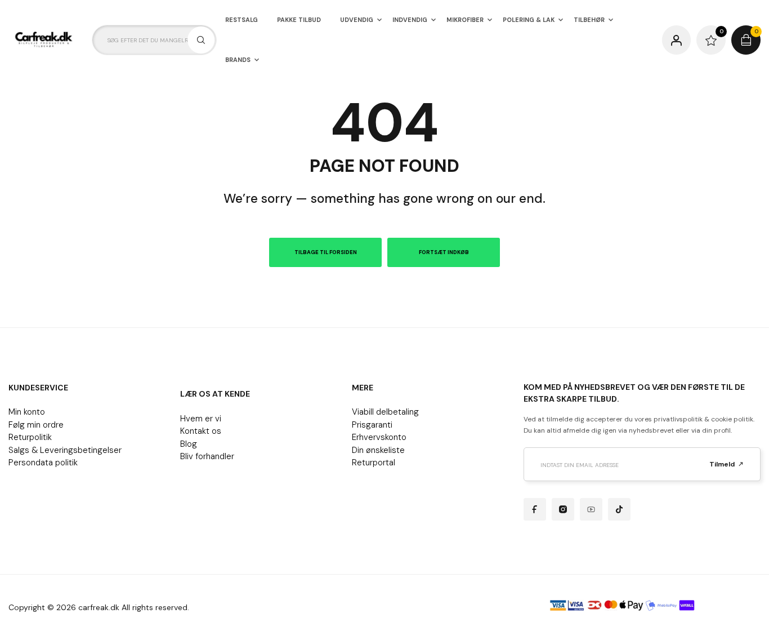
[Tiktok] (619, 509)
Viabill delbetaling (385, 411)
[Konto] (676, 40)
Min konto (26, 411)
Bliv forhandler (207, 456)
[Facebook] (535, 509)
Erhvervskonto (379, 437)
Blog (188, 444)
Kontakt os (200, 431)
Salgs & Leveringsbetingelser (65, 450)
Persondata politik (43, 462)
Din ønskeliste (378, 450)
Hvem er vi (200, 418)
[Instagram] (563, 509)
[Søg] (200, 40)
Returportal (373, 462)
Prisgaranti (372, 424)
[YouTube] (591, 509)
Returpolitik (30, 437)
